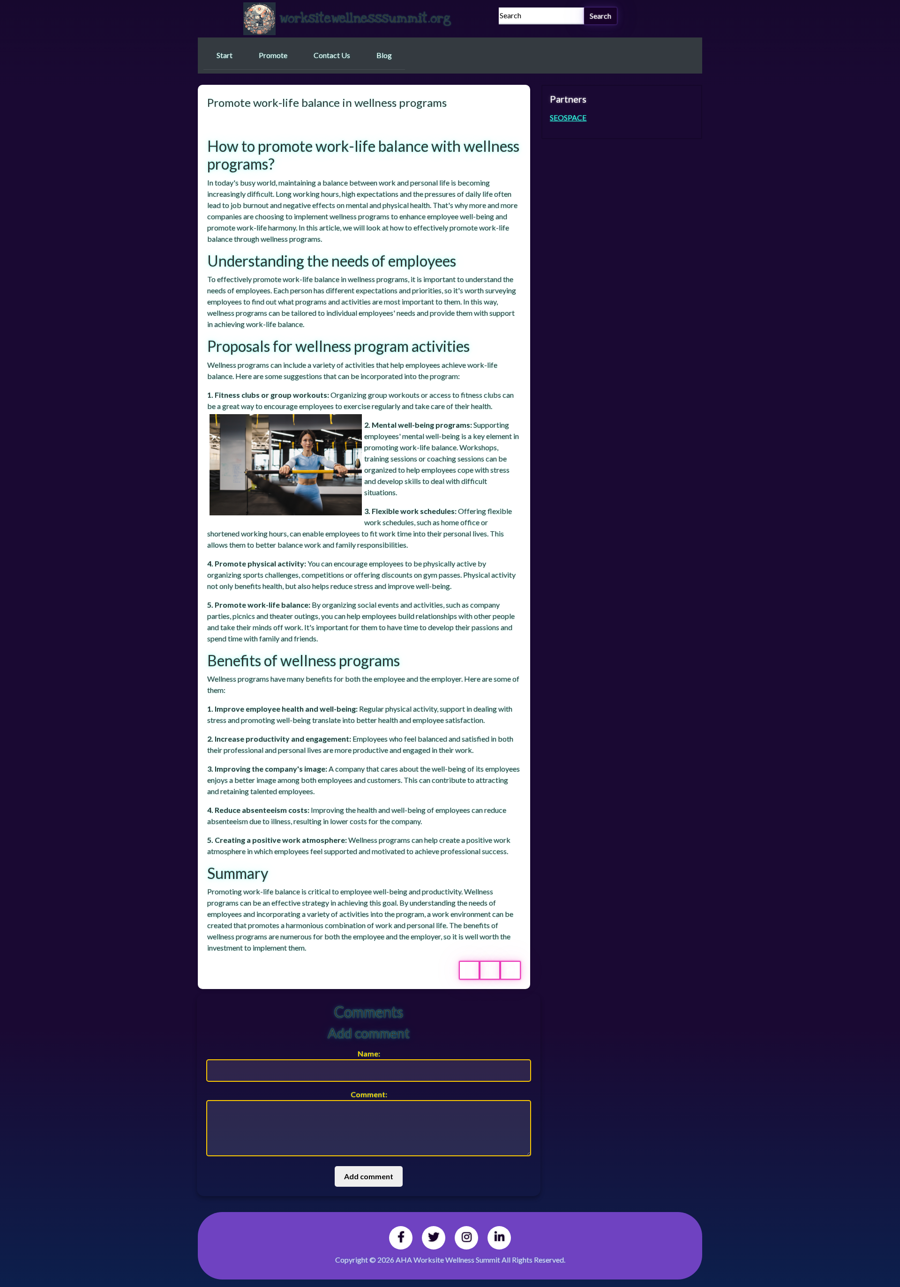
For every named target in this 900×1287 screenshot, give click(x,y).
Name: (369, 1053)
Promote (273, 55)
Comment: (369, 1094)
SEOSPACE (568, 117)
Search (600, 15)
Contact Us (332, 55)
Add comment (368, 1176)
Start (224, 55)
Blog (384, 55)
